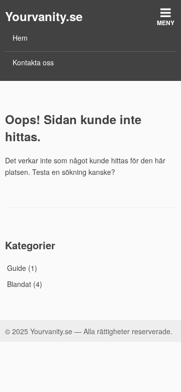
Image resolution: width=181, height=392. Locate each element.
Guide (16, 268)
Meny (165, 22)
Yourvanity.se (43, 16)
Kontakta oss (33, 62)
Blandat (19, 284)
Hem (20, 38)
